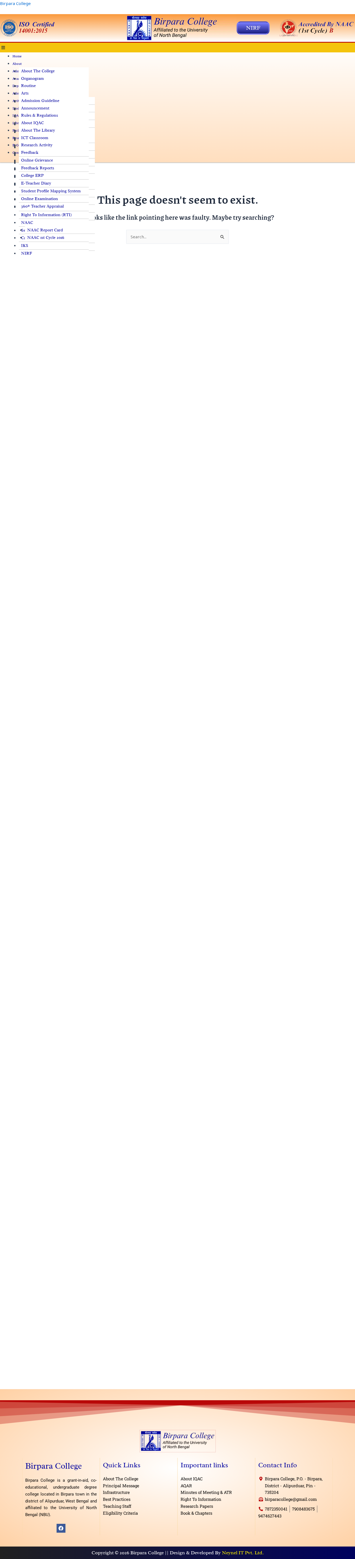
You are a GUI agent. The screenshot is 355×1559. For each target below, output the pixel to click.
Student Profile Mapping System (51, 191)
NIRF (26, 253)
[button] (177, 47)
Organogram (32, 78)
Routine (28, 85)
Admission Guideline (40, 100)
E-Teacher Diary (36, 183)
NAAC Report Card (45, 230)
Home (17, 56)
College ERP (32, 175)
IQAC (16, 115)
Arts (25, 93)
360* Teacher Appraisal (42, 206)
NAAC (27, 222)
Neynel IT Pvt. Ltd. (243, 1553)
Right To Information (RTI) (46, 215)
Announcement (35, 108)
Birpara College (15, 3)
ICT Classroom (34, 137)
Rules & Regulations (39, 115)
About (17, 64)
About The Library (38, 130)
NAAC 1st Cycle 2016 (45, 237)
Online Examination (39, 198)
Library (18, 123)
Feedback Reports (37, 168)
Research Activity (36, 145)
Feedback (30, 152)
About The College (38, 71)
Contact (18, 152)
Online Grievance (37, 160)
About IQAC (32, 123)
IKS (24, 245)
